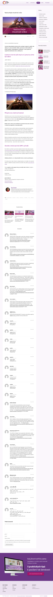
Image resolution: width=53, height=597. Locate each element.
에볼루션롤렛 (12, 359)
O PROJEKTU (32, 2)
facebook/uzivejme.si (9, 182)
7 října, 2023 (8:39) (12, 464)
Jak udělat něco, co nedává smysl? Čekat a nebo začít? (47, 62)
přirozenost (21, 197)
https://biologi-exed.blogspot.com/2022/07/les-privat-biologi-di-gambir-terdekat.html (21, 438)
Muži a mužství (41, 21)
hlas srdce (14, 197)
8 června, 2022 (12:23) (13, 349)
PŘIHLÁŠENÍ (47, 2)
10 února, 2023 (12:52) (13, 431)
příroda (18, 197)
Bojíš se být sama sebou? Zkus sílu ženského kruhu (29, 217)
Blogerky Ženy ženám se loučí (19, 217)
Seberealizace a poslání (43, 26)
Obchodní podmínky (29, 595)
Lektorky (23, 588)
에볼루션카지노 (12, 311)
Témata (23, 586)
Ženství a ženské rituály (43, 37)
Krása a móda (41, 15)
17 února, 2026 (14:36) (13, 499)
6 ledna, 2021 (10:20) (13, 247)
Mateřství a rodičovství (43, 17)
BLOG (38, 2)
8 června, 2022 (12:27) (13, 358)
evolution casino (13, 368)
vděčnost (32, 197)
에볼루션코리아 (13, 323)
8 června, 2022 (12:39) (13, 385)
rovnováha (25, 197)
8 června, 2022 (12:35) (13, 376)
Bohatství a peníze (42, 14)
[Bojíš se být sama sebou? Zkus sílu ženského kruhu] (29, 212)
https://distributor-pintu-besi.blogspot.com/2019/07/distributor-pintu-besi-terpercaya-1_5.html (22, 292)
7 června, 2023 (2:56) (13, 445)
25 (33, 36)
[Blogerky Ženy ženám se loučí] (19, 212)
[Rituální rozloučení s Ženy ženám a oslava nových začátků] (9, 212)
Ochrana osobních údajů (21, 595)
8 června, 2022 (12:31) (13, 367)
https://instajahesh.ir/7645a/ (15, 503)
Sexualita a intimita (42, 30)
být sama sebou (9, 197)
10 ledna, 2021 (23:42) (13, 261)
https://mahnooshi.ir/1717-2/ (15, 514)
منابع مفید (11, 508)
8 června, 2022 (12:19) (13, 340)
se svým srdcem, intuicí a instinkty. (12, 150)
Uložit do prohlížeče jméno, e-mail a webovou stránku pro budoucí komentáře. (18, 540)
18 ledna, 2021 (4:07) (13, 274)
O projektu (4, 586)
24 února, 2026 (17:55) (13, 509)
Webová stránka (7, 538)
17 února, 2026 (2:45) (13, 487)
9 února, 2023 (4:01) (13, 417)
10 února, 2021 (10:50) (13, 300)
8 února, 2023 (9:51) (13, 403)
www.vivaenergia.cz (8, 181)
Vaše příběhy (5, 588)
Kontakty (4, 591)
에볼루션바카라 (13, 341)
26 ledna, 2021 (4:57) (13, 287)
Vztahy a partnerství (42, 33)
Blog (13, 586)
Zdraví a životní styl (42, 35)
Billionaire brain (13, 475)
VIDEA (42, 2)
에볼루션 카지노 (13, 315)
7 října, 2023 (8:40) (12, 476)
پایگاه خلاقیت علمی (13, 486)
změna (6, 199)
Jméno (6, 534)
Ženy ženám (8, 36)
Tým (3, 589)
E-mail (6, 536)
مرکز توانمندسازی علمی (14, 498)
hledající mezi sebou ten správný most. (22, 66)
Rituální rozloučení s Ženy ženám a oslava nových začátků (9, 217)
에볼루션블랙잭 (13, 350)
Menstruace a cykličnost (43, 19)
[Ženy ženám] (6, 3)
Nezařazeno (41, 22)
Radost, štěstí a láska (42, 24)
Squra (11, 463)
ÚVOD (27, 2)
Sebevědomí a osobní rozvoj (44, 28)
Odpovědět (32, 233)
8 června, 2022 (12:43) (13, 394)
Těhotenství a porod (42, 31)
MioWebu (45, 595)
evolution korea (13, 377)
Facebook (14, 588)
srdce (29, 197)
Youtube (13, 589)
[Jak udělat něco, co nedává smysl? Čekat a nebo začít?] (40, 62)
